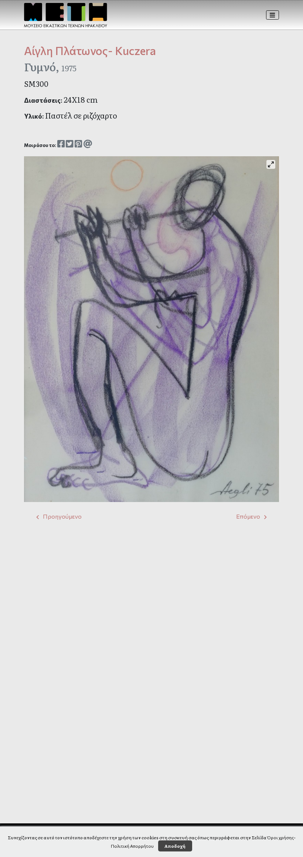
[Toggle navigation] (272, 15)
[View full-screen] (270, 164)
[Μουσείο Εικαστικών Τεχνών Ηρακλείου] (65, 15)
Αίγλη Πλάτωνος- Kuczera (90, 50)
